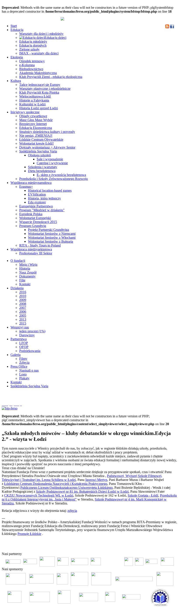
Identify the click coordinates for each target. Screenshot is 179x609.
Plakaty (24, 378)
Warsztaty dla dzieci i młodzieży (41, 34)
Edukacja (16, 30)
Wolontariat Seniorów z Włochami (52, 237)
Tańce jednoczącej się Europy (39, 84)
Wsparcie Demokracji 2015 (38, 222)
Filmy (23, 358)
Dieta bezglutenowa (41, 171)
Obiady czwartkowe (33, 116)
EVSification (37, 194)
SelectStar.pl (164, 547)
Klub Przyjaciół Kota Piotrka (39, 92)
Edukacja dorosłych (32, 45)
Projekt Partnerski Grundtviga (48, 230)
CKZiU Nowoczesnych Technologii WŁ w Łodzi (38, 495)
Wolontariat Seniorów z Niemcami (52, 233)
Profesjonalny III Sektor (35, 253)
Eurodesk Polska (30, 214)
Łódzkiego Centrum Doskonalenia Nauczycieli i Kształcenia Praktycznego (55, 484)
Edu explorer (37, 202)
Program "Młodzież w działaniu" (42, 210)
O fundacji (17, 260)
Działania (17, 288)
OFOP (23, 347)
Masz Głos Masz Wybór (36, 120)
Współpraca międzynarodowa (31, 182)
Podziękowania (29, 351)
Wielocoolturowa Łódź (35, 96)
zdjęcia (72, 511)
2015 (22, 323)
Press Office (18, 366)
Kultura (15, 81)
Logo (23, 374)
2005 (22, 315)
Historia (24, 268)
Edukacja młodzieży (33, 41)
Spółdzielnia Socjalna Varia (38, 151)
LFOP (23, 343)
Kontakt (24, 284)
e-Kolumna (27, 65)
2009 (22, 300)
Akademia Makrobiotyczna (38, 73)
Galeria (15, 355)
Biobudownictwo (31, 69)
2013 (22, 319)
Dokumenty (27, 276)
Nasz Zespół (27, 272)
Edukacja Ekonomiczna (35, 128)
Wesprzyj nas (19, 327)
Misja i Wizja (28, 264)
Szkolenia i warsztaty (42, 167)
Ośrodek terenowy (32, 61)
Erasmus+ (26, 186)
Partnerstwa (18, 339)
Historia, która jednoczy (44, 198)
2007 (22, 308)
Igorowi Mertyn (96, 480)
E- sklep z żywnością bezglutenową (61, 175)
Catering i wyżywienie (52, 163)
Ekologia (16, 57)
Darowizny (27, 335)
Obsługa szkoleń (39, 155)
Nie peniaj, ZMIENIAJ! (35, 135)
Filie (22, 280)
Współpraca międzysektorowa (31, 249)
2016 (22, 292)
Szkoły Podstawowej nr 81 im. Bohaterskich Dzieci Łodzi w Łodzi (82, 491)
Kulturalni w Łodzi (32, 104)
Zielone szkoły (29, 49)
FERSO (153, 547)
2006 (22, 311)
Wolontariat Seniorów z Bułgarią (50, 241)
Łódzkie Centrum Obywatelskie (41, 139)
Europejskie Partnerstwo (36, 206)
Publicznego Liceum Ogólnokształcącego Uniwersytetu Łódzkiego (66, 487)
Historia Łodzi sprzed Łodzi (38, 108)
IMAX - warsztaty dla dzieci (39, 53)
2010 (22, 296)
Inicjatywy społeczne (25, 112)
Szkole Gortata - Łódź (143, 495)
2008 (22, 304)
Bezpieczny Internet (33, 124)
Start (13, 26)
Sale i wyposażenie (50, 159)
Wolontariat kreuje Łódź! (36, 143)
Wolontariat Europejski (35, 218)
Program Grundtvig (32, 226)
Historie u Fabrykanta (34, 100)
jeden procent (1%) (32, 331)
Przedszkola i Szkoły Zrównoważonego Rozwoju (53, 179)
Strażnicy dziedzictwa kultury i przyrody (47, 132)
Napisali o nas (29, 370)
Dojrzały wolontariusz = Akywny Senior (47, 147)
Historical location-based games (50, 190)
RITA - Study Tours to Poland (40, 245)
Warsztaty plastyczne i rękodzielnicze (45, 88)
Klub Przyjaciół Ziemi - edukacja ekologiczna (50, 77)
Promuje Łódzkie (29, 534)
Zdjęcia (24, 362)
